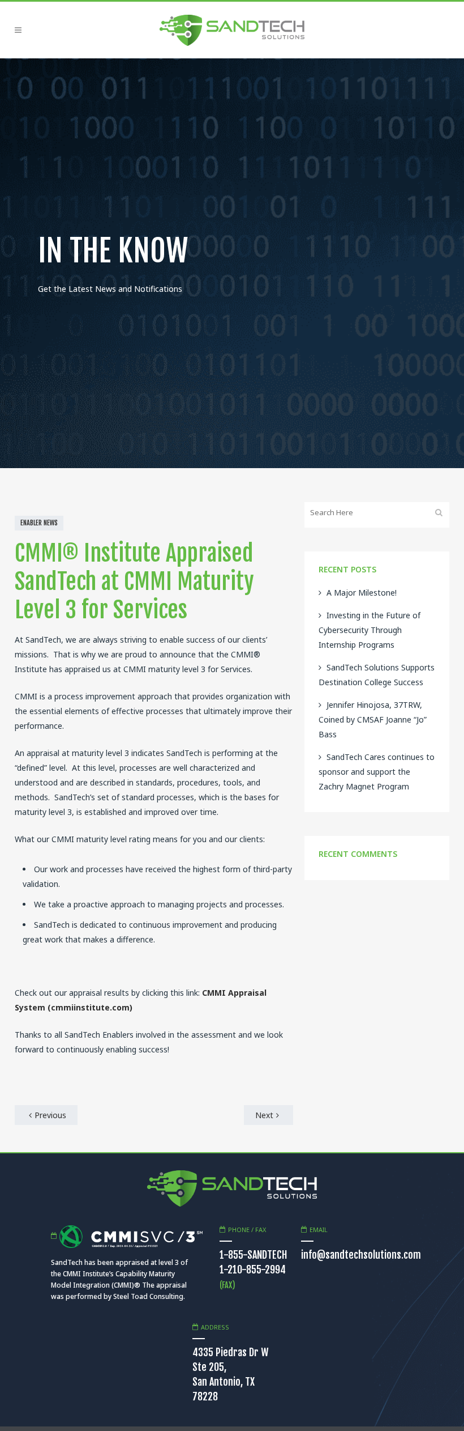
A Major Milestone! (361, 592)
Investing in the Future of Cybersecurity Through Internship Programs (369, 630)
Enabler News (39, 523)
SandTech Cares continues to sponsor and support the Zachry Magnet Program (377, 771)
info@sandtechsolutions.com (361, 1255)
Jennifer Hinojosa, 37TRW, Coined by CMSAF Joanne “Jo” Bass (373, 719)
